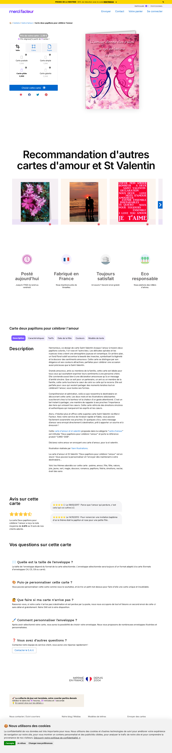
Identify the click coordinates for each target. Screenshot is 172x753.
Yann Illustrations (79, 448)
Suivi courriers (33, 716)
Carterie (16, 23)
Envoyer (106, 11)
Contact (119, 11)
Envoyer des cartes (136, 716)
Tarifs (51, 338)
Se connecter (155, 11)
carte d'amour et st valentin (68, 431)
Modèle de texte (96, 338)
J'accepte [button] (9, 743)
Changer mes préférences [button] (41, 743)
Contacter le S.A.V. (24, 650)
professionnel (156, 6)
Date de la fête (65, 338)
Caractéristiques (36, 338)
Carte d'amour (27, 23)
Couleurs (80, 338)
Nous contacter (16, 716)
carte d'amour (115, 431)
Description (18, 338)
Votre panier (136, 11)
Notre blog (67, 716)
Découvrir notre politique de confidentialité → (57, 737)
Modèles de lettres (97, 716)
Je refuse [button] (21, 743)
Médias (77, 716)
